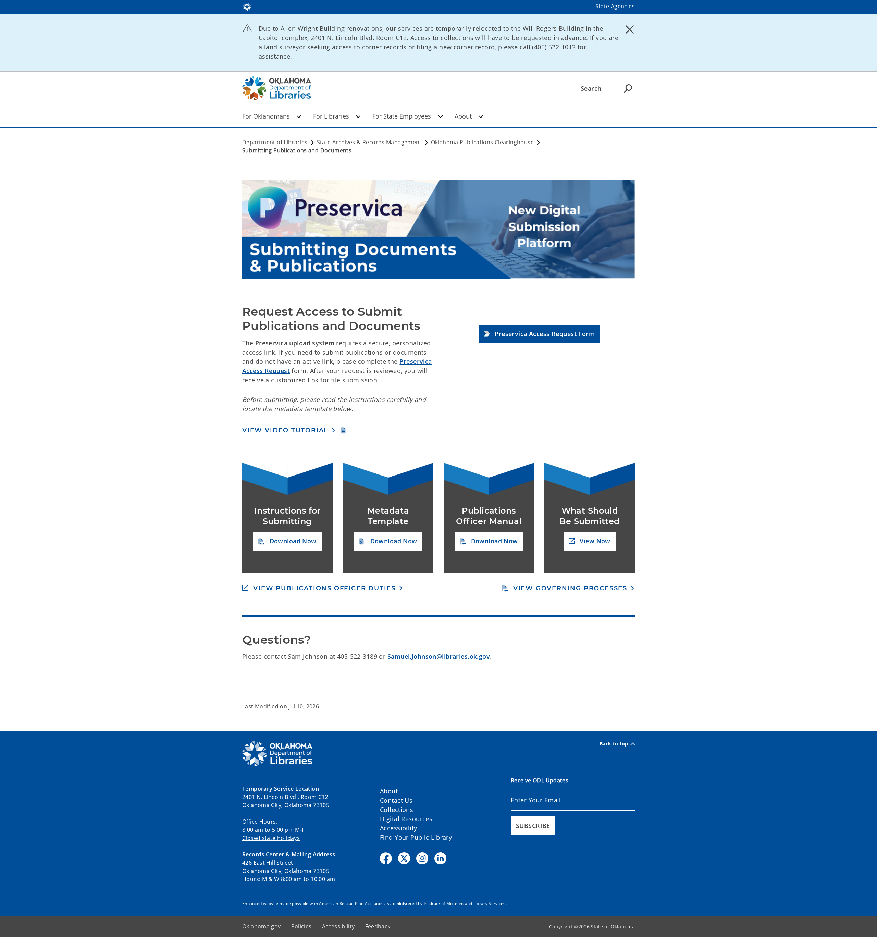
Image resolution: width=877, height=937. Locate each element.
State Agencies (615, 6)
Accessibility (398, 828)
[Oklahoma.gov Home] (247, 6)
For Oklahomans (266, 116)
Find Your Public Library (416, 837)
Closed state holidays (271, 838)
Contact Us (396, 800)
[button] (539, 334)
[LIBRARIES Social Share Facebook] (386, 858)
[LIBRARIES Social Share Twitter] (404, 858)
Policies (301, 926)
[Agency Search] (628, 88)
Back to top (614, 743)
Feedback (378, 926)
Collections (396, 809)
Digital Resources (406, 819)
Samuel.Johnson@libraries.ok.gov (438, 656)
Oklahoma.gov (261, 926)
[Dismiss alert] (630, 29)
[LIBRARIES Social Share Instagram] (422, 858)
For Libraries (331, 116)
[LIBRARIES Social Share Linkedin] (440, 858)
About (463, 116)
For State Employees (401, 116)
